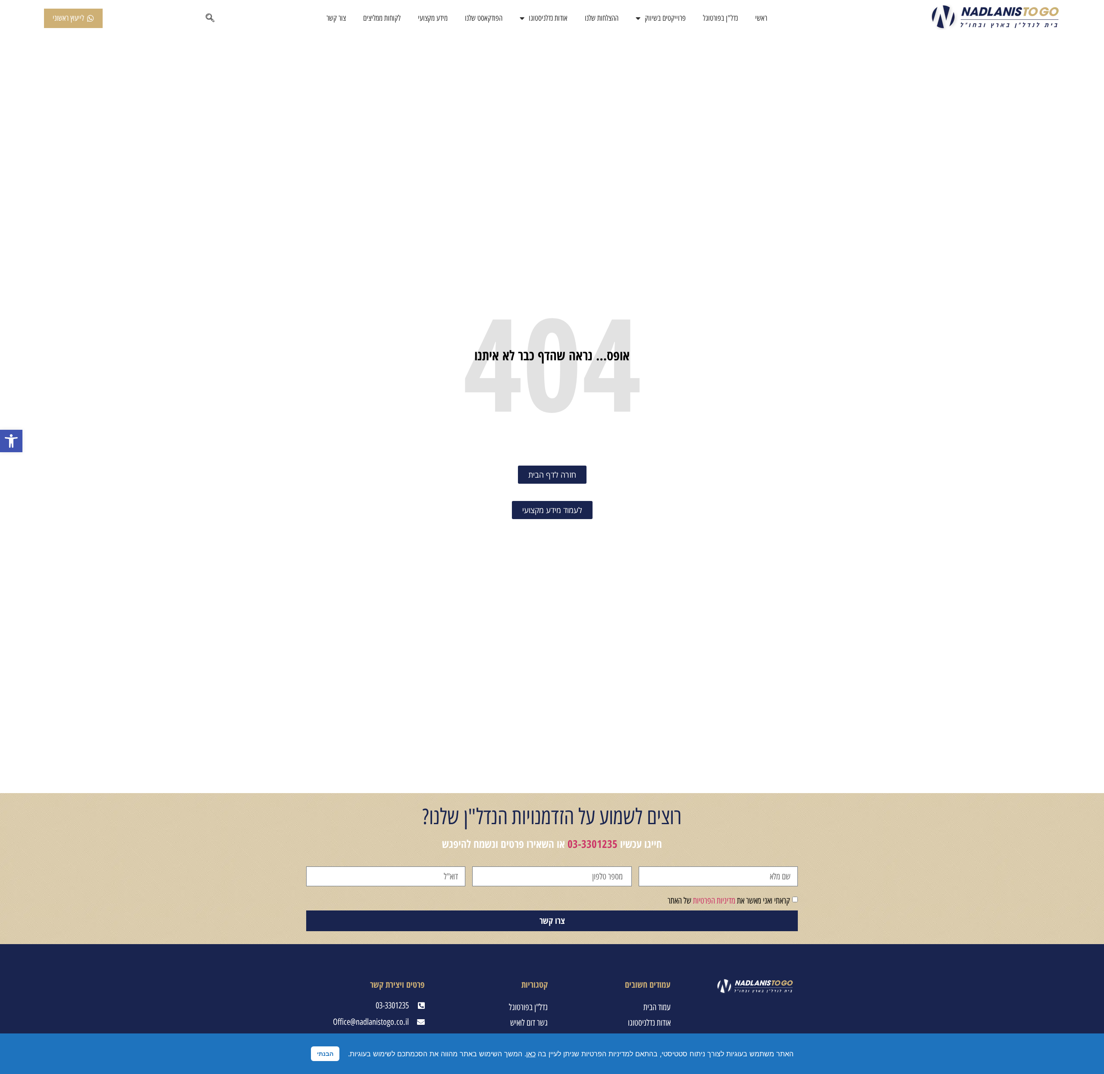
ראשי (761, 18)
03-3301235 (593, 843)
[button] (11, 441)
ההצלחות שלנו (601, 18)
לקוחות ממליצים (382, 18)
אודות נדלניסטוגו (548, 18)
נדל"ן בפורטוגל (720, 18)
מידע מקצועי (433, 18)
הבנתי (325, 1053)
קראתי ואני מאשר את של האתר (729, 900)
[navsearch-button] (210, 18)
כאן (531, 1053)
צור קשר (336, 18)
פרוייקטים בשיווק (665, 18)
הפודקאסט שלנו (483, 18)
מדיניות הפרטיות (714, 900)
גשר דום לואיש (529, 1022)
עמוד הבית (657, 1007)
